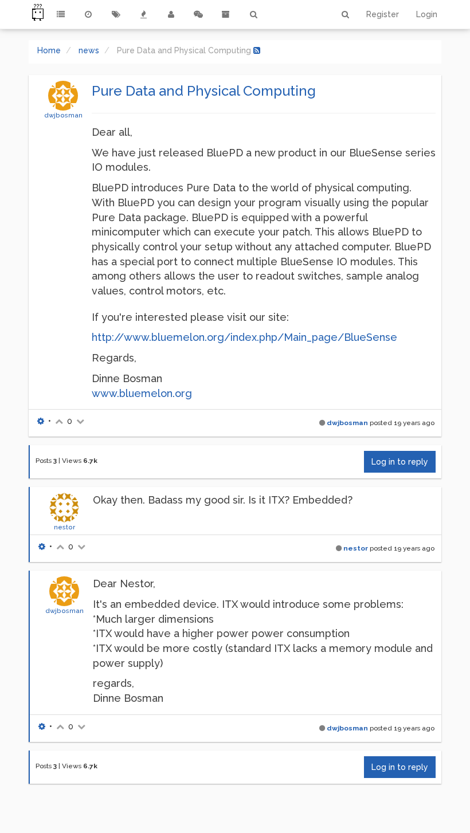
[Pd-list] (226, 14)
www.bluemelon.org (142, 393)
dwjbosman (63, 115)
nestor (64, 527)
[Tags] (116, 14)
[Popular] (143, 14)
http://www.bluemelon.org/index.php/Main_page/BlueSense (244, 337)
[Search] (253, 14)
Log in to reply (399, 461)
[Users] (171, 14)
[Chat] (198, 14)
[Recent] (88, 14)
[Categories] (61, 14)
